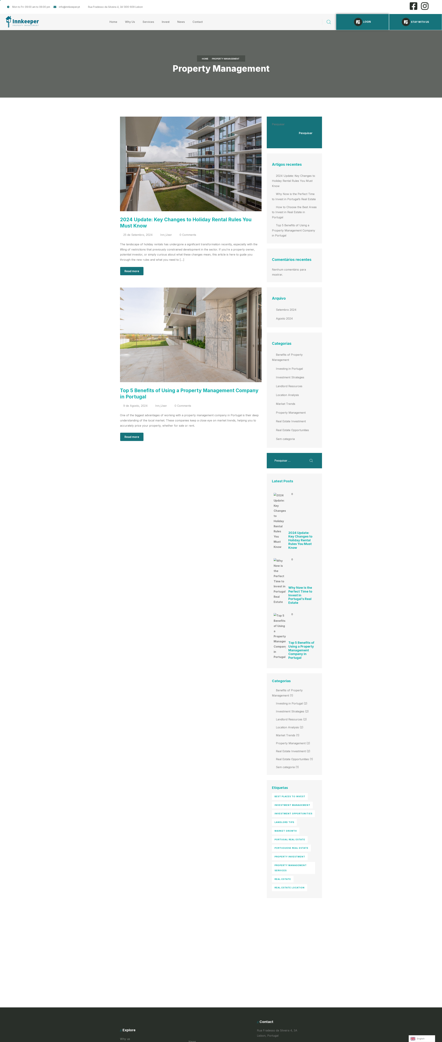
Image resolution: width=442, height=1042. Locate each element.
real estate (283, 879)
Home (113, 22)
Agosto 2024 (284, 318)
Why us (125, 1039)
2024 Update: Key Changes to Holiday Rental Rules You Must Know (293, 181)
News (181, 22)
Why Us (130, 22)
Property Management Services (291, 868)
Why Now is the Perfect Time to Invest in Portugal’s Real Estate (300, 595)
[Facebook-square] (413, 6)
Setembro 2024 (286, 309)
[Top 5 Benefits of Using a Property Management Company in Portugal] (280, 636)
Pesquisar (278, 124)
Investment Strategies (290, 377)
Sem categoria (285, 439)
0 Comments (188, 234)
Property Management (291, 412)
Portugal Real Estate (290, 839)
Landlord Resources (289, 386)
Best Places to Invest (290, 796)
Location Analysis (287, 395)
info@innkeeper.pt (69, 6)
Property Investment (290, 856)
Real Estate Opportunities (292, 430)
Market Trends (285, 404)
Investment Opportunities (293, 813)
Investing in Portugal (289, 368)
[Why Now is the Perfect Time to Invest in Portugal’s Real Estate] (280, 581)
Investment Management (292, 805)
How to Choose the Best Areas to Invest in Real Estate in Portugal (294, 212)
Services (148, 22)
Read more (131, 271)
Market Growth (286, 831)
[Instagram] (424, 6)
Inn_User (166, 234)
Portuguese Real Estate (291, 848)
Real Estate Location (290, 887)
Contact (198, 22)
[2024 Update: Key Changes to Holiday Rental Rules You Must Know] (280, 521)
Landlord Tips (284, 822)
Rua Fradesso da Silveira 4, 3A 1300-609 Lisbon (115, 6)
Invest (166, 22)
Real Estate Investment (291, 421)
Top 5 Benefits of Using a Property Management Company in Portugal (293, 230)
